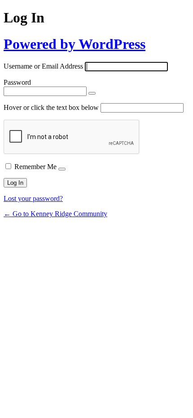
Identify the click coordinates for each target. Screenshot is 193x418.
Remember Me (35, 166)
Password (17, 82)
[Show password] (92, 93)
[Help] (62, 169)
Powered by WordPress (74, 44)
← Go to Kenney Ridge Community (55, 214)
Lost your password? (33, 198)
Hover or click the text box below (52, 107)
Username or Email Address (43, 66)
